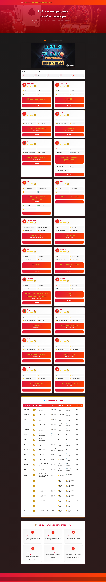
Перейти (37, 105)
